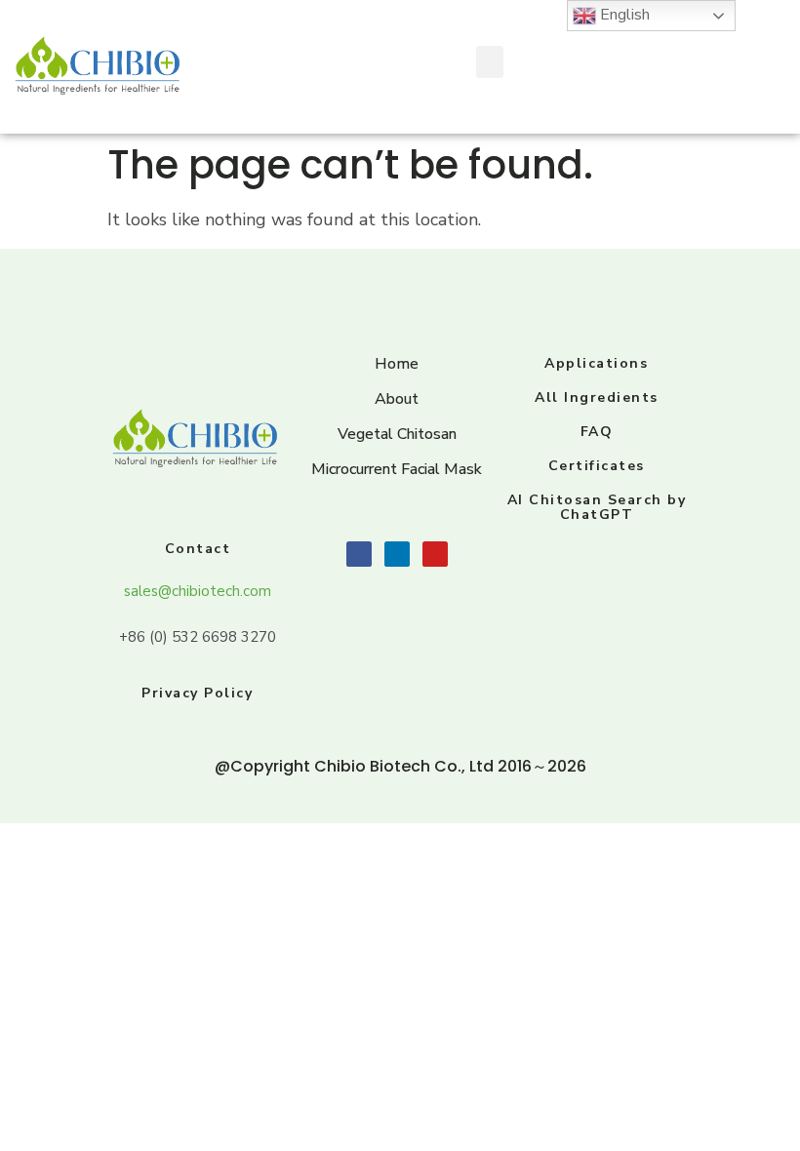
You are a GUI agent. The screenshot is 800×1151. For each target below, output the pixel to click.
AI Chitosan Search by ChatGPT (597, 507)
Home (397, 364)
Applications (596, 363)
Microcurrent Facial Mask (396, 469)
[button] (489, 62)
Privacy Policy (197, 693)
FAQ (597, 431)
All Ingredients (597, 397)
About (397, 399)
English (623, 14)
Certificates (596, 465)
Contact (198, 548)
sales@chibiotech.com (197, 591)
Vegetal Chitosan (397, 434)
